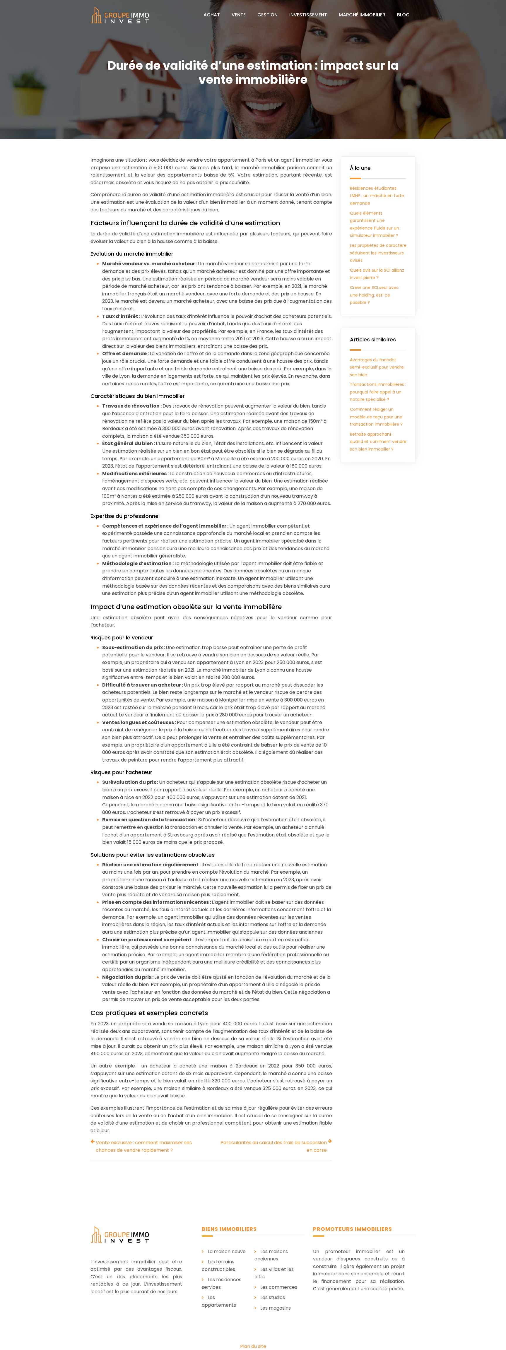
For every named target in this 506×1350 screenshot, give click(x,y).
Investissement (308, 14)
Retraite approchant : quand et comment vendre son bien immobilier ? (378, 441)
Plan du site (253, 1346)
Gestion (267, 14)
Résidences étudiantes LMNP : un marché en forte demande (377, 195)
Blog (403, 14)
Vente (239, 14)
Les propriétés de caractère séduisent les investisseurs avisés (378, 252)
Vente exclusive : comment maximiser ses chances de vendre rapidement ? (144, 1146)
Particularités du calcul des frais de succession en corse (273, 1146)
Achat (212, 14)
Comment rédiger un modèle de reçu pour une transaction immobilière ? (376, 416)
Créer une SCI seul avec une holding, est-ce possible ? (374, 295)
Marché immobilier (362, 14)
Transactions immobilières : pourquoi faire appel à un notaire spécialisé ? (378, 391)
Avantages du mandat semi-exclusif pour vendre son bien (377, 367)
